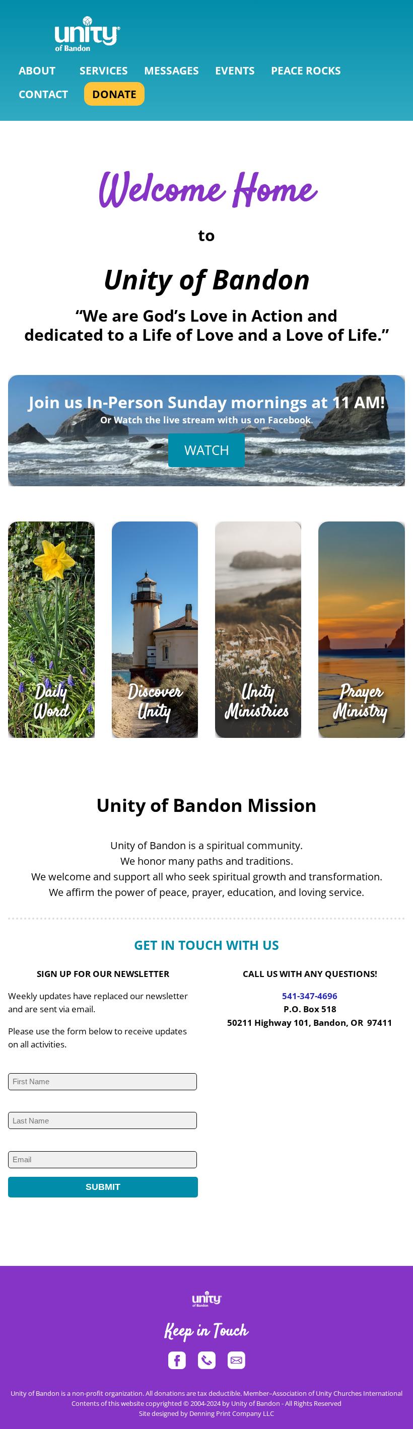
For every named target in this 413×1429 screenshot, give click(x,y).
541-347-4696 (309, 996)
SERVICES (104, 70)
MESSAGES (171, 70)
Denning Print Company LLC (231, 1413)
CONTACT (43, 94)
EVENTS (235, 70)
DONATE (114, 94)
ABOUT (37, 70)
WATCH (206, 450)
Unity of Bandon (255, 1403)
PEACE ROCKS (306, 70)
